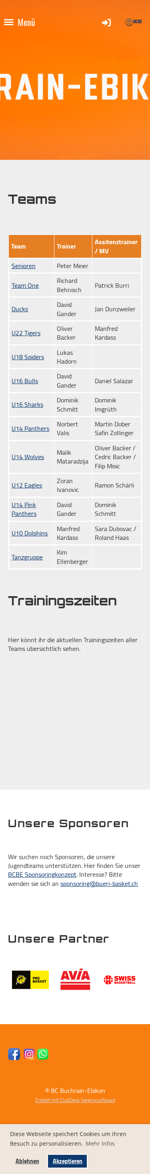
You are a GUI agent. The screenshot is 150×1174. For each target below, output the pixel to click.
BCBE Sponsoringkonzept (42, 874)
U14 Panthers (30, 428)
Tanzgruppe (27, 557)
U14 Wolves (28, 457)
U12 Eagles (27, 485)
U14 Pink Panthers (24, 509)
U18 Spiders (28, 357)
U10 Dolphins (30, 533)
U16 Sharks (27, 404)
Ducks (20, 309)
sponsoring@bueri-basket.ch (99, 883)
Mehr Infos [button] (100, 1143)
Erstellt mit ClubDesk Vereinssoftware (75, 1100)
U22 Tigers (26, 333)
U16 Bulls (25, 381)
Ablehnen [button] (27, 1161)
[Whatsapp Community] (43, 1058)
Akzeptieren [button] (67, 1161)
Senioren (24, 266)
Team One (25, 285)
